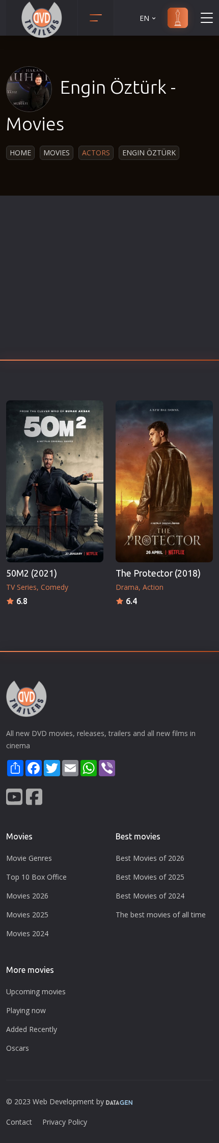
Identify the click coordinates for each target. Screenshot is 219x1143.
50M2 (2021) (31, 573)
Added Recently (31, 1029)
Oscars (17, 1048)
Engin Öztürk (149, 152)
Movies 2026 (27, 896)
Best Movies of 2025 (150, 877)
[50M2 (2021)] (54, 481)
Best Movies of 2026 (150, 858)
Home (20, 152)
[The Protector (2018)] (164, 481)
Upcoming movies (36, 991)
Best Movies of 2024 (150, 896)
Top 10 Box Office (36, 877)
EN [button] (144, 18)
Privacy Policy (64, 1122)
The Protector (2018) (158, 573)
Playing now (26, 1010)
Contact (19, 1122)
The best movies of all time (161, 914)
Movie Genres (29, 858)
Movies (56, 152)
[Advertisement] (109, 281)
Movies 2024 (27, 933)
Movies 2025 (27, 914)
